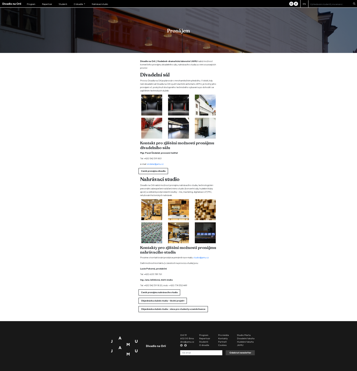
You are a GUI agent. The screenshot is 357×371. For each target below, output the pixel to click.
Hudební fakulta (245, 341)
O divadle (78, 4)
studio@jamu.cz (201, 257)
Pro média (223, 335)
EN (304, 4)
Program (31, 4)
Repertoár (47, 4)
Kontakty (223, 338)
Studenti (63, 4)
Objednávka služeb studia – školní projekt (162, 300)
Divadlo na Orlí (11, 3)
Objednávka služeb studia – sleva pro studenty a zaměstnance (173, 309)
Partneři (222, 341)
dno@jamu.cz (187, 341)
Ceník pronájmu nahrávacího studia (159, 292)
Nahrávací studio (100, 4)
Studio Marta (244, 335)
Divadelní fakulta (246, 338)
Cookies (222, 345)
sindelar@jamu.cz (155, 164)
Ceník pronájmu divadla (153, 171)
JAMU (240, 345)
